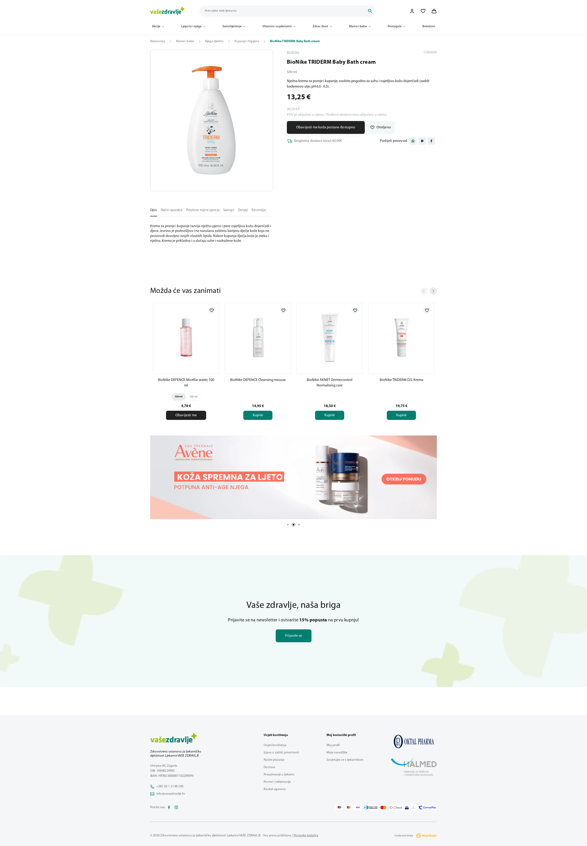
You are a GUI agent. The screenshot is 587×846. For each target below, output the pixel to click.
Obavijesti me (186, 415)
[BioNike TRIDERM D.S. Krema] (401, 337)
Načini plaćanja (274, 760)
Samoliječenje (231, 26)
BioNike (293, 52)
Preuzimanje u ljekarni (279, 774)
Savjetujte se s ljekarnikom (345, 760)
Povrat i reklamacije (277, 782)
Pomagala (394, 26)
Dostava (269, 767)
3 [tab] (299, 524)
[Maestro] (339, 807)
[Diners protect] (413, 807)
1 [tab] (288, 524)
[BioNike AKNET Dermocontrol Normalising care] (330, 337)
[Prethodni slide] (424, 291)
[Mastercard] (348, 807)
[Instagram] (176, 807)
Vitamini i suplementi (277, 26)
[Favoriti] (423, 11)
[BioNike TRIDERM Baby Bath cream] (414, 741)
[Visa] (358, 807)
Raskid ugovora (274, 789)
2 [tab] (293, 524)
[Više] (293, 477)
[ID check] (391, 807)
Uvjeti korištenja (275, 745)
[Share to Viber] (422, 141)
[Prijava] (412, 11)
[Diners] (371, 807)
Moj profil (333, 745)
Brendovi (428, 26)
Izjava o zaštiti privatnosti (281, 752)
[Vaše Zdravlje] (167, 11)
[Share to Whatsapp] (413, 141)
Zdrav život (320, 26)
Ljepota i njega (191, 26)
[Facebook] (169, 807)
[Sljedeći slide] (433, 291)
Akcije (156, 26)
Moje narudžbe (337, 752)
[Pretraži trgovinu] (370, 11)
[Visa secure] (407, 807)
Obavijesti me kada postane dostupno (325, 127)
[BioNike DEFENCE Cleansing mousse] (258, 337)
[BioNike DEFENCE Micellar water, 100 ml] (186, 337)
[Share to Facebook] (431, 141)
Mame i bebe (358, 26)
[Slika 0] (211, 120)
